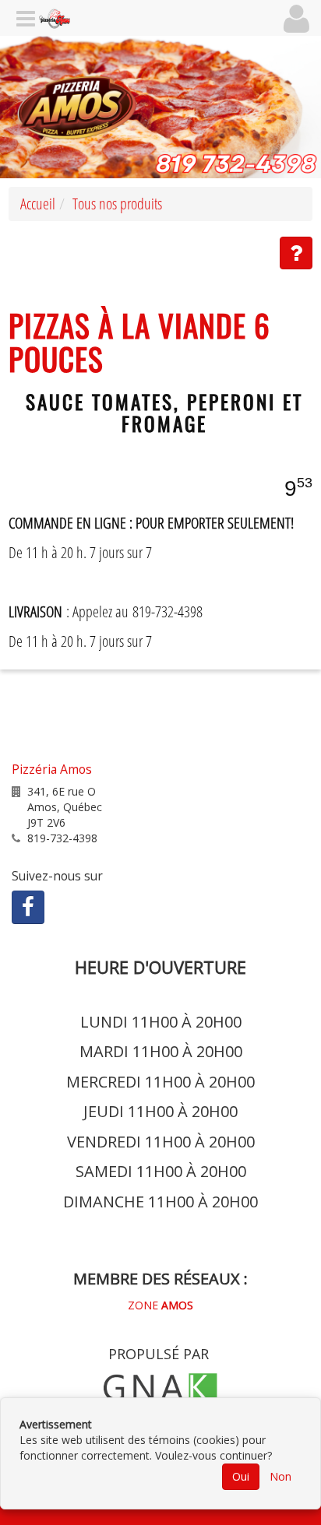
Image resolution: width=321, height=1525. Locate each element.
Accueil (37, 203)
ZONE (160, 1305)
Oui (240, 1476)
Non (280, 1476)
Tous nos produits (117, 203)
